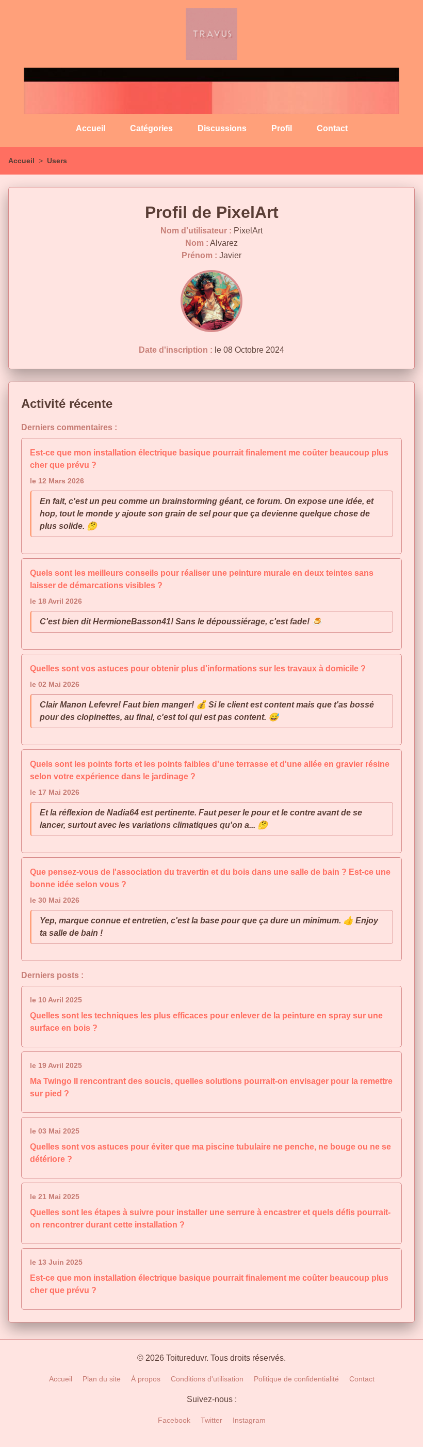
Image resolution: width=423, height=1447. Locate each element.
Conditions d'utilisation (207, 1379)
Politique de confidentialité (296, 1379)
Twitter (211, 1420)
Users (57, 160)
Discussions (222, 128)
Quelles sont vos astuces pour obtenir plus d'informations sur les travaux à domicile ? (198, 668)
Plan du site (102, 1379)
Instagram (249, 1420)
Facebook (174, 1420)
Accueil (90, 128)
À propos (145, 1379)
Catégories (151, 128)
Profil (281, 128)
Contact (332, 128)
